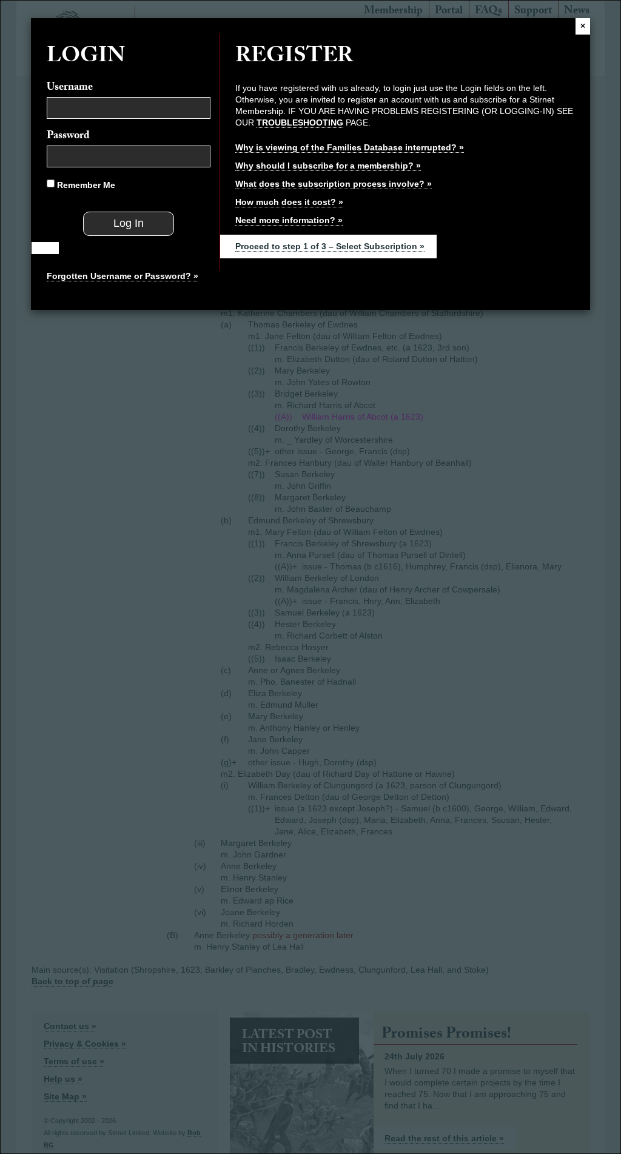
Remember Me (85, 185)
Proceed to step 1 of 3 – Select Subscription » (330, 246)
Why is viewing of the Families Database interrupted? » (349, 147)
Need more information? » (289, 220)
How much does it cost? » (289, 202)
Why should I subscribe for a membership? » (328, 165)
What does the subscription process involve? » (333, 184)
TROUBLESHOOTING (300, 122)
